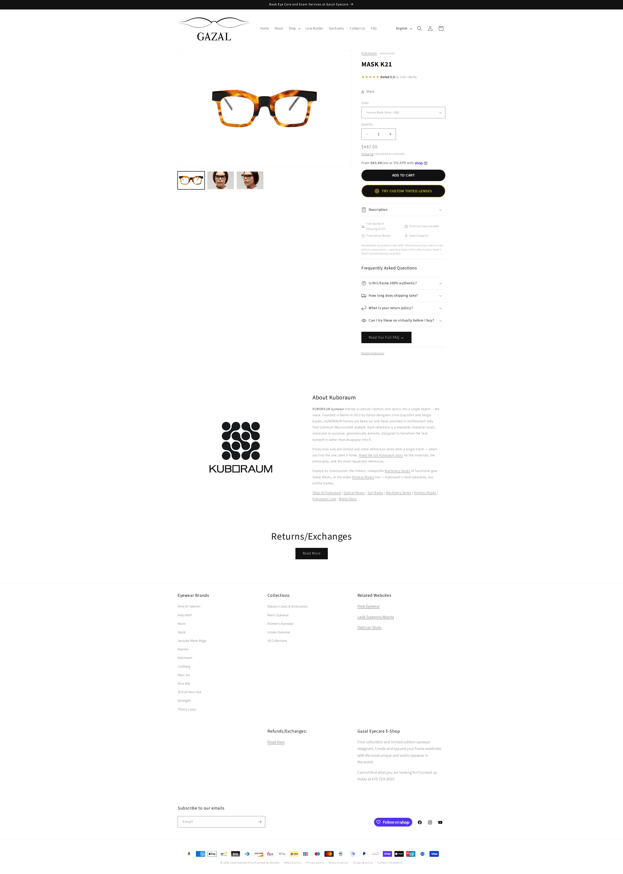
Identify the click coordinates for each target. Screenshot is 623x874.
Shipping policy (363, 863)
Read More (312, 553)
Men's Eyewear (278, 615)
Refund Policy (187, 768)
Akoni (181, 623)
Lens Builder (186, 776)
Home (182, 742)
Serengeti (184, 700)
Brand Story (348, 499)
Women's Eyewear (280, 623)
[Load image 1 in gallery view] (191, 180)
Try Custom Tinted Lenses (407, 191)
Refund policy (293, 863)
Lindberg (184, 666)
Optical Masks (354, 492)
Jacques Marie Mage (192, 640)
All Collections (277, 640)
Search (182, 750)
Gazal (181, 632)
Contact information (390, 863)
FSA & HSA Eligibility (192, 793)
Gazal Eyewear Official (193, 759)
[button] (294, 28)
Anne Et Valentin (189, 606)
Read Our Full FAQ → (386, 337)
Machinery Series (397, 471)
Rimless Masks (363, 477)
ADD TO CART (403, 175)
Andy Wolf (185, 615)
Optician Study (369, 627)
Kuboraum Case (324, 499)
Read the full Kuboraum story (381, 455)
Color (365, 103)
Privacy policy (315, 863)
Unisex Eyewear (278, 632)
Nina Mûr (184, 683)
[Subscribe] (259, 822)
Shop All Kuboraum (326, 492)
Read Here (275, 742)
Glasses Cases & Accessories (287, 606)
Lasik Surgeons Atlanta (375, 617)
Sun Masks (375, 492)
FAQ (180, 785)
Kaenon (183, 649)
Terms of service (338, 863)
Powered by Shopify (267, 863)
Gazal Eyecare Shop (242, 863)
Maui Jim (184, 675)
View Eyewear (368, 606)
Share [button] (370, 91)
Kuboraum (369, 53)
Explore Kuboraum (372, 353)
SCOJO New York (190, 692)
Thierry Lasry (187, 709)
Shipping (367, 154)
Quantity (367, 124)
